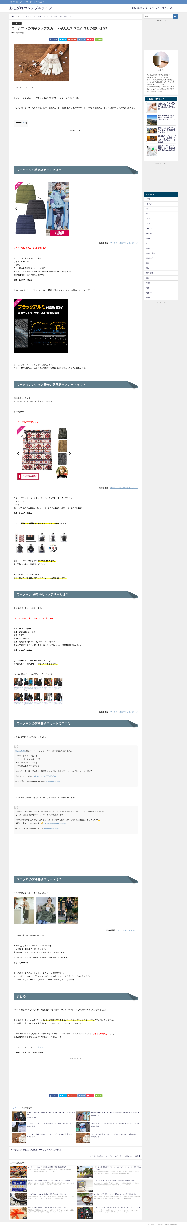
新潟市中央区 (150, 253)
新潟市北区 (149, 258)
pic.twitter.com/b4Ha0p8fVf (55, 823)
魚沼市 (148, 297)
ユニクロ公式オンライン (127, 930)
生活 (147, 263)
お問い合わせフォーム (139, 8)
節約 (147, 268)
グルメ (148, 209)
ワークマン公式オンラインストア (124, 243)
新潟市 (148, 248)
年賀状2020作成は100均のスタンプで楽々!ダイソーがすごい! (37, 1150)
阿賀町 (148, 288)
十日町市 (149, 233)
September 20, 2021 (51, 828)
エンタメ (149, 204)
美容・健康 (149, 273)
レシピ (148, 223)
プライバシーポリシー (168, 8)
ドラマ (148, 218)
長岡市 (148, 283)
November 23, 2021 (53, 781)
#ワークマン (20, 751)
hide (24, 123)
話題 (147, 278)
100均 (148, 199)
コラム (148, 213)
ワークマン (16, 23)
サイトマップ (154, 8)
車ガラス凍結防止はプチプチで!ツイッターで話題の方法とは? (114, 1156)
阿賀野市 (149, 293)
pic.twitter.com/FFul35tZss (45, 776)
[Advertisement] (76, 147)
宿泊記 (148, 238)
